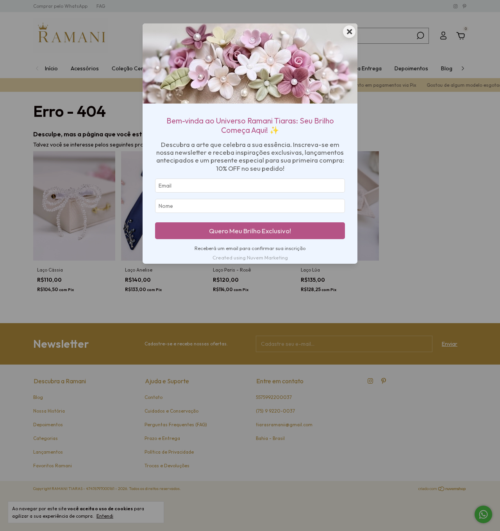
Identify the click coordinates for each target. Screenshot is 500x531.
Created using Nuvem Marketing (250, 257)
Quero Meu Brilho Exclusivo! (250, 231)
